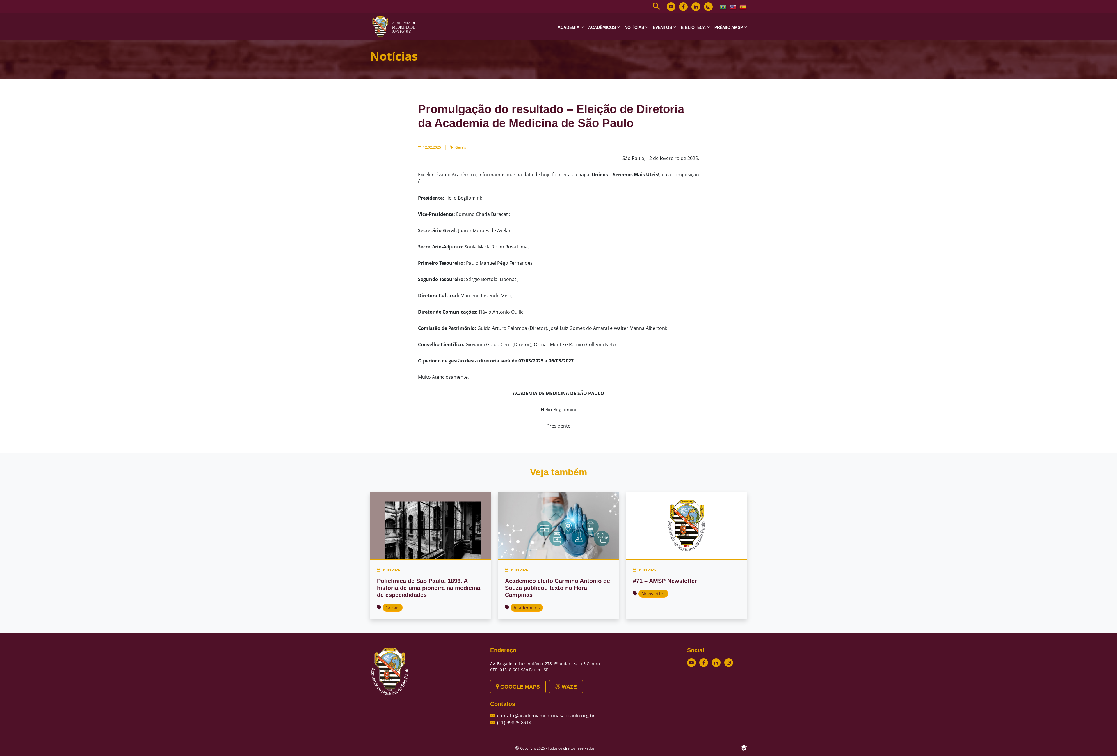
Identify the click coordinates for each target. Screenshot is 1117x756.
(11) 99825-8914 (514, 722)
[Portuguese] (723, 6)
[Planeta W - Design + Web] (744, 747)
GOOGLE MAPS (519, 687)
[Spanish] (743, 6)
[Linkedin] (695, 6)
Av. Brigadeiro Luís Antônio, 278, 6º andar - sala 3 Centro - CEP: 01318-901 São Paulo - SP (546, 667)
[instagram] (708, 6)
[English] (733, 6)
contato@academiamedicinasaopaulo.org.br (546, 715)
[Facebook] (683, 6)
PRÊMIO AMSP (728, 27)
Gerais (460, 147)
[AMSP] (396, 26)
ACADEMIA (568, 27)
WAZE (568, 687)
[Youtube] (671, 6)
